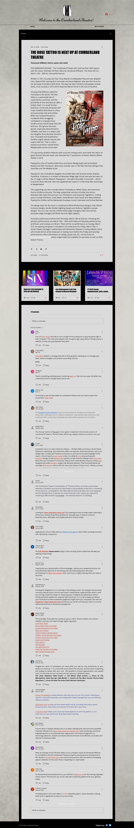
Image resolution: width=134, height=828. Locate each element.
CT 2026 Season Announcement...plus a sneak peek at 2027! (97, 290)
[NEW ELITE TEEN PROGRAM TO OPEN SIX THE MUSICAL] (35, 278)
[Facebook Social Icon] (107, 825)
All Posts (23, 33)
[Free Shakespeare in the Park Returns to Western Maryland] (67, 278)
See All (111, 266)
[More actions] (102, 47)
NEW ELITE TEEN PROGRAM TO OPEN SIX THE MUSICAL (33, 290)
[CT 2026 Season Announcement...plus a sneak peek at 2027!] (99, 278)
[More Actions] (102, 332)
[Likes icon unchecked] (36, 345)
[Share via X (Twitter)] (36, 249)
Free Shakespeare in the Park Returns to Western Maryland (66, 290)
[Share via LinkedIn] (41, 249)
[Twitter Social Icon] (110, 825)
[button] (111, 33)
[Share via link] (46, 249)
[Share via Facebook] (32, 249)
